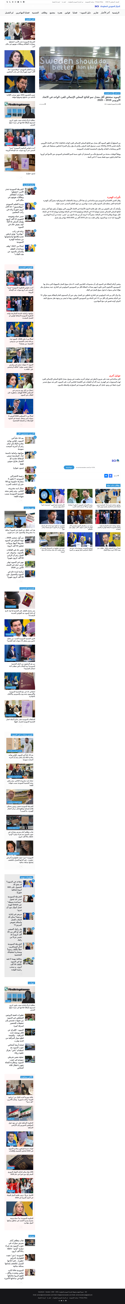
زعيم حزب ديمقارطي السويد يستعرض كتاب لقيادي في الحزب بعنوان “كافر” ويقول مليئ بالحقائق (81, 527)
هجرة (60, 12)
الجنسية (35, 12)
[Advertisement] (80, 31)
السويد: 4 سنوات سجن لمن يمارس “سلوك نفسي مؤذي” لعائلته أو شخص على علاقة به (20, 367)
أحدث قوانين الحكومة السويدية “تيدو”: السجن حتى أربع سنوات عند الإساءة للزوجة (20, 290)
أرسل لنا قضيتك (56, 2)
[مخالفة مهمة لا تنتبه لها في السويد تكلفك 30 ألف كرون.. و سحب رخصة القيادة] (28, 961)
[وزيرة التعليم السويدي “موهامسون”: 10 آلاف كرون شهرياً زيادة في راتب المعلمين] (30, 206)
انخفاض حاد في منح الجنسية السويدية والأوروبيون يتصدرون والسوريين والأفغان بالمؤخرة (21, 694)
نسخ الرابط (69, 467)
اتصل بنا (64, 2)
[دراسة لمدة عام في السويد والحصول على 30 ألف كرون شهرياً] (30, 573)
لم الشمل (9, 12)
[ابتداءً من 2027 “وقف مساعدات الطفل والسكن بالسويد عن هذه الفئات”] (30, 248)
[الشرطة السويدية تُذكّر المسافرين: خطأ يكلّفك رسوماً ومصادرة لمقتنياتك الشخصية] (28, 946)
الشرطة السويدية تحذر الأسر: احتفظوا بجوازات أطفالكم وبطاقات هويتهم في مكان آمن (20, 44)
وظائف (44, 12)
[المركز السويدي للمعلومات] (62, 7)
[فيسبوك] (110, 476)
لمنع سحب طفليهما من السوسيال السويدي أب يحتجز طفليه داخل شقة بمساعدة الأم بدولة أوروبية (52, 550)
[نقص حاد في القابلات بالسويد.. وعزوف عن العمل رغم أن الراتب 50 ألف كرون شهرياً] (30, 552)
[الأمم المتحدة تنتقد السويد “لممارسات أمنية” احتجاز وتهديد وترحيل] (52, 496)
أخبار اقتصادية (108, 93)
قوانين (67, 12)
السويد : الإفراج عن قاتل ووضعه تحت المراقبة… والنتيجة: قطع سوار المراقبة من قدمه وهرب (15, 1035)
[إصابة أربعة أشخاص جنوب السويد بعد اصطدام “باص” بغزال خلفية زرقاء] (30, 1047)
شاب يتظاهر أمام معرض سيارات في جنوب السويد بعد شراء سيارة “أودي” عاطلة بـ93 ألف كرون (20, 834)
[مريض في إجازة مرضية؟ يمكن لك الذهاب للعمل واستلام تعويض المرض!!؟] (28, 916)
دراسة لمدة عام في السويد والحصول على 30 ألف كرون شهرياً (15, 574)
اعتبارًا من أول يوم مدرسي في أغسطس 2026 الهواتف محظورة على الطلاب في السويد (20, 392)
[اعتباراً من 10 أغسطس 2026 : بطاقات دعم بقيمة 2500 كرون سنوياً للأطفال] (108, 539)
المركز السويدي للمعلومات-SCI (112, 104)
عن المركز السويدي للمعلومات (75, 2)
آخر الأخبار (105, 12)
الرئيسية (115, 12)
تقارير (95, 12)
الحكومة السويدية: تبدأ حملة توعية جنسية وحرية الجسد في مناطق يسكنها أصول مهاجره (20, 1220)
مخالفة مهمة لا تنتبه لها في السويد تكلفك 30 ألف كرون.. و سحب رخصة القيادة (14, 964)
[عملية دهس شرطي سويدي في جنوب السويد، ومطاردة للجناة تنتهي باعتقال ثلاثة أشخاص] (30, 1059)
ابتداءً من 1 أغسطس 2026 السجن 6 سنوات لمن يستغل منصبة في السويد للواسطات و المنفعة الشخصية (20, 418)
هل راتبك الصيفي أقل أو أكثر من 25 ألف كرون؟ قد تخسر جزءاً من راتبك (14, 934)
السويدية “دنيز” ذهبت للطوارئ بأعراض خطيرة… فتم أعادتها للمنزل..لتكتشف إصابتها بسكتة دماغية (19, 860)
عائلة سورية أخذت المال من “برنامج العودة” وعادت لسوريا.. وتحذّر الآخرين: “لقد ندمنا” (20, 1099)
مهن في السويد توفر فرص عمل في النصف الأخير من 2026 (15, 565)
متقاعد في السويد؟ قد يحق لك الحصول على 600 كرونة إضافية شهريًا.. (14, 887)
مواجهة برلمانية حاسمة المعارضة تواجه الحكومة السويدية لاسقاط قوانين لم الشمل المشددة (109, 527)
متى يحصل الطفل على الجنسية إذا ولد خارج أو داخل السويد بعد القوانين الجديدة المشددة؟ (20, 613)
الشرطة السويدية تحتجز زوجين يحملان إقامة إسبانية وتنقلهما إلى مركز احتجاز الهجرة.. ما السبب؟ (20, 808)
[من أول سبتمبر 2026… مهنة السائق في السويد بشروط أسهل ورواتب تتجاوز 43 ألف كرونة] (30, 539)
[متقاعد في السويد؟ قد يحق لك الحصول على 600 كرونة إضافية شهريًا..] (28, 883)
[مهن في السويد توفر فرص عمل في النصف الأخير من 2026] (30, 564)
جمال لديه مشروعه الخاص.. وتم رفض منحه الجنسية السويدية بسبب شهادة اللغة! (20, 783)
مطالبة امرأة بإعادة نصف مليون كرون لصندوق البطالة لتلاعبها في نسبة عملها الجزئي (22, 122)
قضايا (75, 12)
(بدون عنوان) (30, 173)
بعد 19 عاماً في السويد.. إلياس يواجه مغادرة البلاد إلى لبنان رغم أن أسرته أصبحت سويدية (15, 443)
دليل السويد (86, 12)
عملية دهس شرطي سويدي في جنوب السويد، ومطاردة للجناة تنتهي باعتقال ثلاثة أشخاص (14, 1062)
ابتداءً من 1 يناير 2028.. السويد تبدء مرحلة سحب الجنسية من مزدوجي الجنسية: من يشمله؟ (21, 341)
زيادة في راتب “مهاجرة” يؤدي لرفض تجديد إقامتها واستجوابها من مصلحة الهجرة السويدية (14, 236)
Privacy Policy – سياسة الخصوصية (94, 2)
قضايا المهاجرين (22, 12)
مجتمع (52, 12)
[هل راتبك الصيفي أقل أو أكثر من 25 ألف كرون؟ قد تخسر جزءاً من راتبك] (28, 931)
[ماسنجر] (106, 476)
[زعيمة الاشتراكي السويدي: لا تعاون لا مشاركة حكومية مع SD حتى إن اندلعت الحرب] (80, 496)
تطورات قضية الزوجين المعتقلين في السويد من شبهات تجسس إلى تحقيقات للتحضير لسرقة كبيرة (14, 1020)
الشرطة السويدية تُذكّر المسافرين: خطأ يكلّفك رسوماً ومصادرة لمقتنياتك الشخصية (14, 949)
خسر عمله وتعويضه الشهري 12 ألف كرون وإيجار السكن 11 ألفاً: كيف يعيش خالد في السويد (15, 221)
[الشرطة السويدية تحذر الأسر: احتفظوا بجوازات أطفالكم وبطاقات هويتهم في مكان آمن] (30, 191)
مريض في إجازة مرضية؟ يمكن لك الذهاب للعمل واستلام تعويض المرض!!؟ (15, 919)
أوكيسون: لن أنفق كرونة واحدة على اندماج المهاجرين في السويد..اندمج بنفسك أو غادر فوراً (53, 527)
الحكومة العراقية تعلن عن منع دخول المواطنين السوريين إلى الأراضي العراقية (21, 1125)
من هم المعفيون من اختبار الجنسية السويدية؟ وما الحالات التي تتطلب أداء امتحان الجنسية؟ (22, 666)
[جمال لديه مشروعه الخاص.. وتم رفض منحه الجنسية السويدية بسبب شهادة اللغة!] (30, 490)
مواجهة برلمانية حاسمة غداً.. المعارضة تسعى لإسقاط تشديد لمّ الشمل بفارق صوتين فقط (14, 458)
